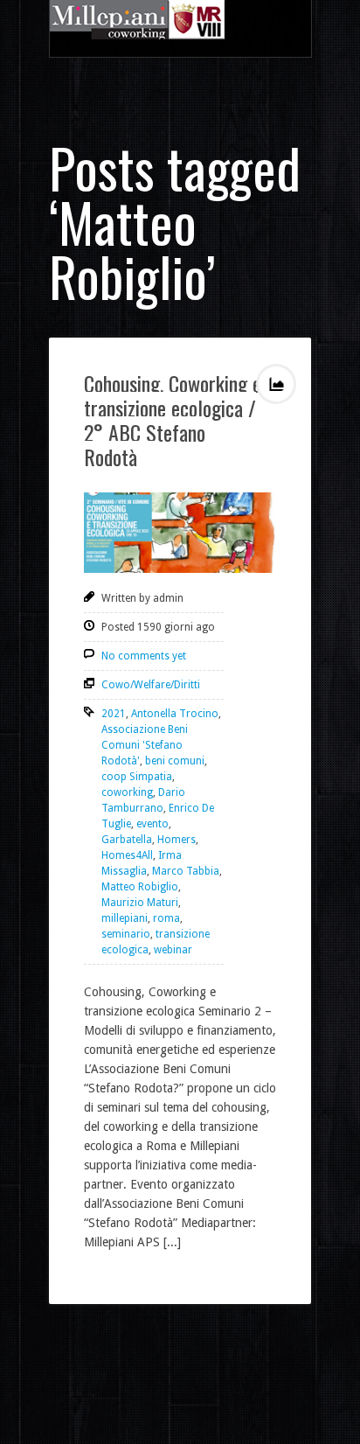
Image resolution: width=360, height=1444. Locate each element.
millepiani (124, 918)
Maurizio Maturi (139, 902)
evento (152, 824)
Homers (176, 840)
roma (166, 918)
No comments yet (143, 656)
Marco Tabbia (185, 871)
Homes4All (127, 855)
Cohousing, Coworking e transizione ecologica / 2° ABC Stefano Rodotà (172, 419)
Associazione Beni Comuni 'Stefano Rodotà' (144, 745)
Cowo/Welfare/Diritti (150, 685)
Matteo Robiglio (139, 887)
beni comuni (174, 761)
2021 (113, 714)
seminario (125, 934)
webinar (173, 950)
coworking (127, 792)
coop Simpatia (136, 777)
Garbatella (126, 840)
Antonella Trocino (174, 714)
